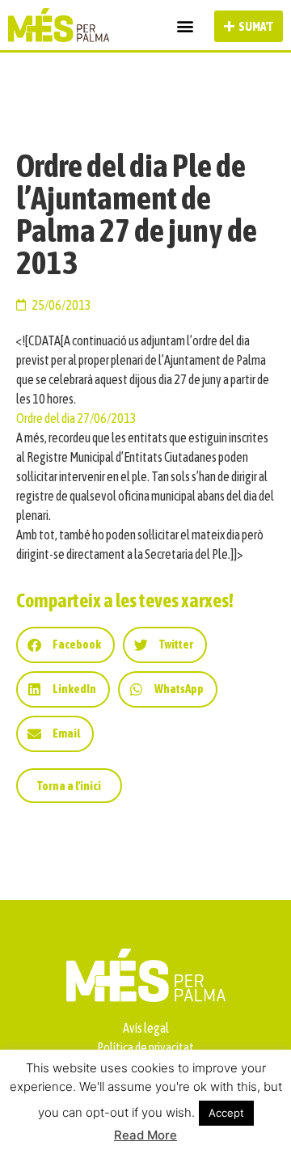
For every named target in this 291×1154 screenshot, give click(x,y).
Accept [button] (226, 1112)
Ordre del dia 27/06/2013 (76, 418)
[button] (184, 26)
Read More (145, 1135)
